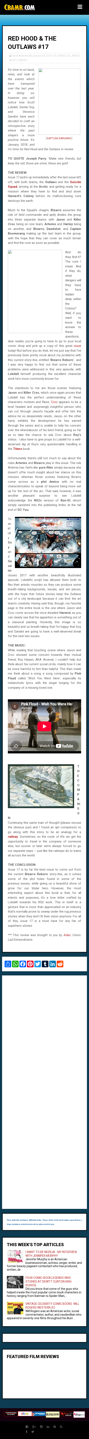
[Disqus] (44, 1036)
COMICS (61, 55)
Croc (54, 402)
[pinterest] (54, 1427)
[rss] (61, 1427)
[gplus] (34, 1427)
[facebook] (27, 1427)
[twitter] (32, 1432)
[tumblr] (26, 1432)
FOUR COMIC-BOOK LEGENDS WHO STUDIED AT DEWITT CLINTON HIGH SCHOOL (48, 1281)
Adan (67, 935)
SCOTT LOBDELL (18, 60)
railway (13, 837)
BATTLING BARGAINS (59, 138)
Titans (17, 449)
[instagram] (41, 1427)
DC (69, 55)
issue (77, 346)
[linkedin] (48, 1427)
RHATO (76, 55)
